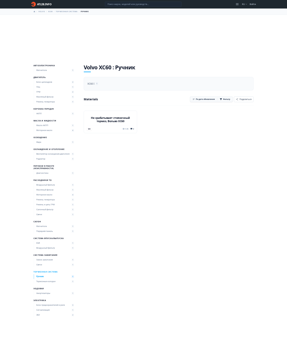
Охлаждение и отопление (49, 149)
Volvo (41, 11)
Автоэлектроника (44, 65)
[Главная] (34, 11)
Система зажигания (45, 255)
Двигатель (39, 77)
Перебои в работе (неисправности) (43, 167)
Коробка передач (43, 109)
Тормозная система (67, 11)
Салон (37, 221)
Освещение (40, 137)
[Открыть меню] (237, 4)
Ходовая (38, 288)
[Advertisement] (143, 37)
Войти (253, 4)
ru (243, 4)
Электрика (39, 300)
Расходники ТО (42, 180)
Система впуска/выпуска (48, 238)
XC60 (50, 11)
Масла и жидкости (44, 121)
